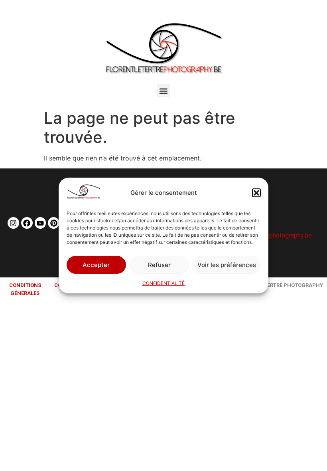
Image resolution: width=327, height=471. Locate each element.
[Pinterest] (53, 223)
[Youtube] (40, 223)
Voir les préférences (226, 265)
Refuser (159, 265)
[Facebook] (27, 223)
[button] (256, 193)
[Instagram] (13, 223)
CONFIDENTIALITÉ (163, 283)
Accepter (96, 265)
